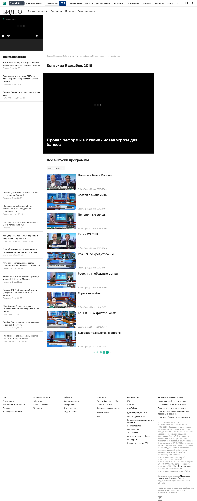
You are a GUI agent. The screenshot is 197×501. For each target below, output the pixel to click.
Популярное (56, 10)
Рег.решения (133, 428)
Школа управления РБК (137, 442)
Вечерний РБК (70, 404)
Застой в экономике (92, 195)
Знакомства (132, 432)
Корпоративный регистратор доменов (140, 420)
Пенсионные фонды (92, 214)
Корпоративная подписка (108, 407)
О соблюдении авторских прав (172, 404)
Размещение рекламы (12, 411)
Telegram (37, 407)
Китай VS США (88, 234)
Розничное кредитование (96, 254)
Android (130, 404)
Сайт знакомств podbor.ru (139, 435)
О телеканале (70, 407)
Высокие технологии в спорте (99, 332)
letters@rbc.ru (184, 465)
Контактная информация (14, 404)
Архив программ (71, 400)
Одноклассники (40, 404)
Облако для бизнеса (136, 416)
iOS (128, 400)
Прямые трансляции (38, 10)
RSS (98, 416)
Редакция (7, 407)
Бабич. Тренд (68, 55)
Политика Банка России (95, 175)
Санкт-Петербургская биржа (171, 477)
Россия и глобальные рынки (98, 273)
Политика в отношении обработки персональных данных (173, 412)
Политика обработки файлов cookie (174, 417)
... (177, 2)
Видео (12, 11)
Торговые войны (89, 293)
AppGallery (132, 407)
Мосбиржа (185, 475)
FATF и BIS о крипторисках (97, 313)
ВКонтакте (38, 400)
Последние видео (86, 10)
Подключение (70, 411)
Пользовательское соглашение (171, 407)
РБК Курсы (132, 439)
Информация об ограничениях (172, 400)
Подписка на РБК (104, 404)
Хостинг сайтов (134, 425)
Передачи (70, 10)
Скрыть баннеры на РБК (107, 400)
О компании (8, 400)
